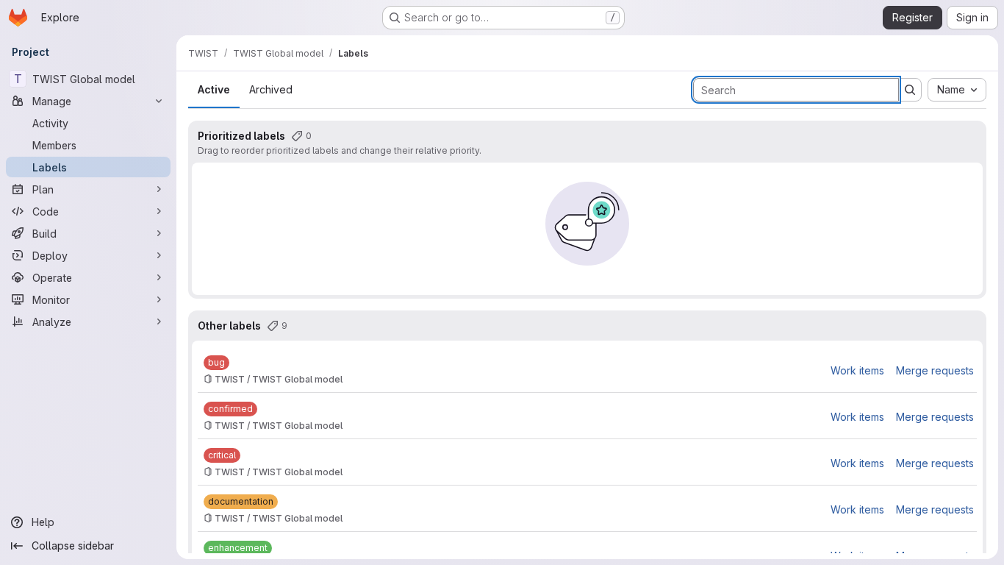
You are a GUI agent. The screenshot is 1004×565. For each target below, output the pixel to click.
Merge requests (935, 370)
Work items (857, 370)
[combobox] (957, 90)
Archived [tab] (271, 89)
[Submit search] (910, 90)
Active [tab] (214, 89)
